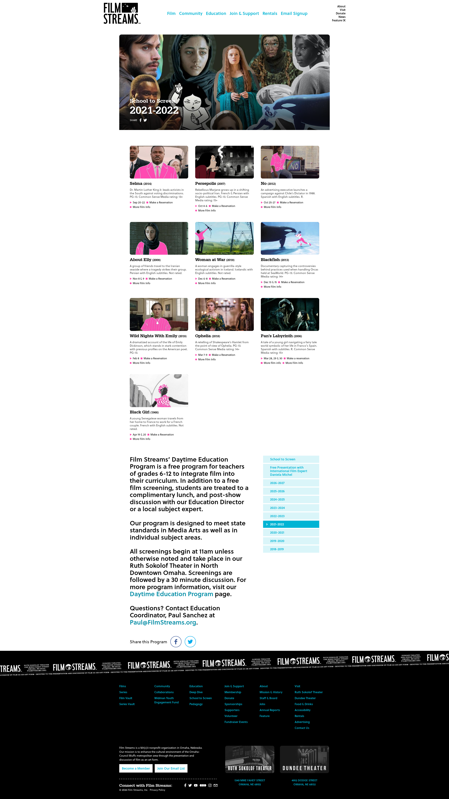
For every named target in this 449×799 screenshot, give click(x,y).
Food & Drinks (304, 704)
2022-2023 (277, 515)
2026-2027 (277, 482)
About (341, 6)
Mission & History (271, 692)
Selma (141, 183)
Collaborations (164, 692)
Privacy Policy (157, 790)
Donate (341, 13)
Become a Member (136, 768)
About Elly (145, 259)
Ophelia (207, 336)
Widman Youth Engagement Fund (166, 700)
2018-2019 (277, 549)
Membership (232, 692)
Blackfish (275, 259)
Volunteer (230, 716)
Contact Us (302, 728)
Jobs (262, 704)
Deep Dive (196, 692)
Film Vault (125, 698)
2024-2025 (277, 499)
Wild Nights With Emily (158, 336)
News (342, 17)
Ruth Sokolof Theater (309, 692)
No (268, 183)
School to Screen (282, 459)
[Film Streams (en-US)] (122, 13)
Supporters (231, 710)
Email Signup (294, 13)
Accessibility (302, 710)
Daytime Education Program (171, 593)
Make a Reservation (161, 202)
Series (123, 692)
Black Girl (144, 412)
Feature (265, 716)
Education (216, 13)
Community (190, 13)
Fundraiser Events (236, 722)
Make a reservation (298, 358)
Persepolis (210, 183)
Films (122, 686)
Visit (343, 10)
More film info (272, 363)
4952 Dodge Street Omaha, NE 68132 (304, 782)
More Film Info (141, 207)
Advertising (302, 722)
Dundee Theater (305, 698)
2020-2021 (277, 532)
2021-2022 (277, 524)
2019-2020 (277, 540)
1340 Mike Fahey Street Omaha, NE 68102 (249, 782)
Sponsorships (233, 704)
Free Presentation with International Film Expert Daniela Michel (288, 471)
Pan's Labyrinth (281, 336)
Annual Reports (270, 710)
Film (171, 13)
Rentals (270, 13)
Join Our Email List (171, 768)
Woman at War (214, 259)
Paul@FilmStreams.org (163, 622)
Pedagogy (196, 704)
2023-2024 (277, 507)
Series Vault (127, 704)
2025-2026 (277, 491)
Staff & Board (268, 698)
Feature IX (339, 20)
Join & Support (244, 13)
